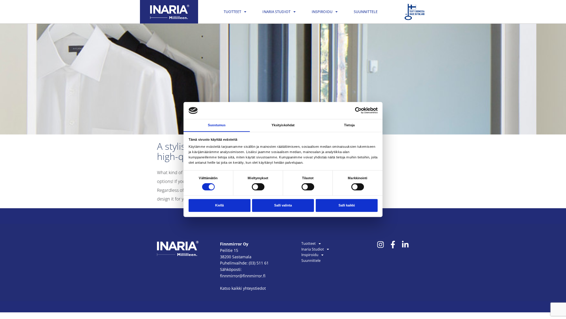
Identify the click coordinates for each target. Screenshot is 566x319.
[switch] (258, 187)
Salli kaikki (346, 205)
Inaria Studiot (276, 12)
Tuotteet (232, 12)
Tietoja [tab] (349, 125)
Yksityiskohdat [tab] (283, 125)
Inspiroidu (322, 12)
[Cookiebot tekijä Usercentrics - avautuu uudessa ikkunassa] (358, 110)
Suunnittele (366, 12)
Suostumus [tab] (217, 125)
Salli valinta (283, 205)
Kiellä (219, 205)
